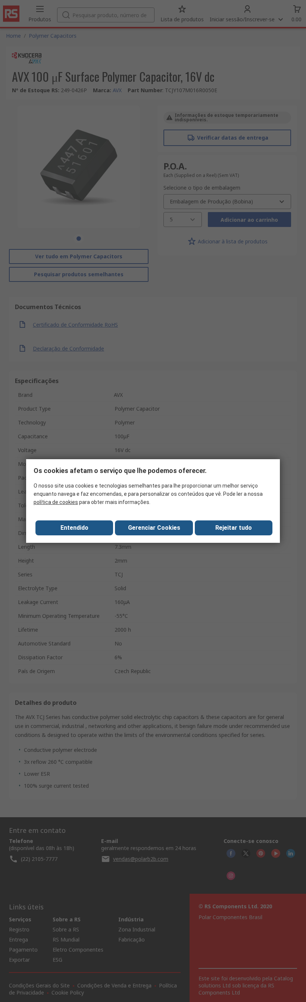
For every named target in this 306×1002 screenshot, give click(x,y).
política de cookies (56, 502)
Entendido (74, 527)
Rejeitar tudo (233, 527)
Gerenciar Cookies (154, 527)
